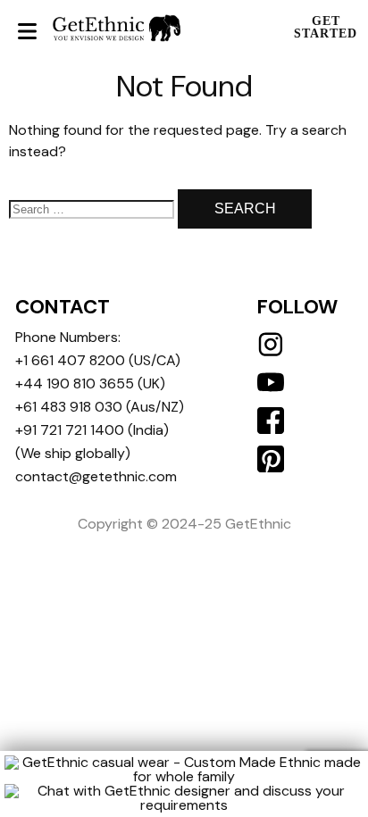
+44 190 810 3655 (74, 383)
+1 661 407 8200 (70, 360)
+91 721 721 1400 (69, 430)
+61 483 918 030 (68, 406)
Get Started (325, 27)
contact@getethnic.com (96, 476)
